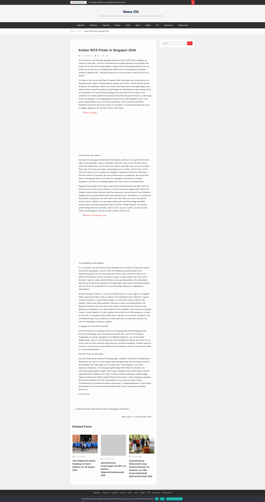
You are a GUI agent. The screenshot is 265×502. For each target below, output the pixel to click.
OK (157, 499)
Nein (162, 499)
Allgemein (81, 25)
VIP (157, 25)
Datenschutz (183, 25)
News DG (131, 12)
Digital (148, 25)
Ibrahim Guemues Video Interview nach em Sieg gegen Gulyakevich (102, 409)
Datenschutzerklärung (174, 499)
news (98, 56)
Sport (138, 25)
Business (93, 25)
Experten (106, 25)
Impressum (168, 25)
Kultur (128, 25)
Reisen (117, 25)
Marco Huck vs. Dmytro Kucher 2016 (136, 417)
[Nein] (262, 499)
